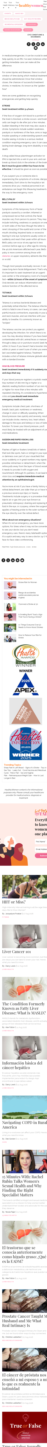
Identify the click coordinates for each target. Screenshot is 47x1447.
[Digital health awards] (25, 655)
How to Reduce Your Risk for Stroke (30, 636)
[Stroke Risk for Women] (10, 585)
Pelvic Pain (14, 773)
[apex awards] (25, 682)
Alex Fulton (10, 1027)
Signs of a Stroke (32, 768)
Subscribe (31, 24)
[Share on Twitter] (33, 44)
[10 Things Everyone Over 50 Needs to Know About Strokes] (10, 628)
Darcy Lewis (10, 966)
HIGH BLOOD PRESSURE (13, 366)
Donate (28, 30)
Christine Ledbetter (13, 1337)
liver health (8, 969)
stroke (35, 40)
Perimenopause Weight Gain (20, 775)
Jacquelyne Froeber (13, 914)
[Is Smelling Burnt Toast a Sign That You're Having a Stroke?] (10, 617)
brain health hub (12, 19)
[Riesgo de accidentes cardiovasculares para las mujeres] (10, 595)
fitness (5, 917)
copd (4, 1142)
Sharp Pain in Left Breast (14, 768)
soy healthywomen (32, 19)
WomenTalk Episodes (14, 24)
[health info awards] (25, 743)
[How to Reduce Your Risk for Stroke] (10, 638)
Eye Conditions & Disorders (36, 36)
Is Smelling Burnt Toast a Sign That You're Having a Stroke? (30, 615)
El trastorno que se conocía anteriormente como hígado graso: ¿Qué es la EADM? (24, 1254)
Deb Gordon (10, 1139)
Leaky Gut (17, 770)
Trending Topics (12, 765)
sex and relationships (12, 1340)
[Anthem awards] (25, 711)
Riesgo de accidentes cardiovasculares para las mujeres (28, 595)
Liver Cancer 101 (16, 951)
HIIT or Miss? (13, 901)
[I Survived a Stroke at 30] (10, 607)
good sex (19, 13)
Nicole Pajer (10, 1212)
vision (28, 547)
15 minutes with (9, 1215)
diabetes (6, 256)
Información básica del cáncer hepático (22, 1065)
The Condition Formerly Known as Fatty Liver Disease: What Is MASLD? (24, 1008)
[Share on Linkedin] (43, 44)
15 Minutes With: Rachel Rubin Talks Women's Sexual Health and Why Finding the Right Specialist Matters (22, 1185)
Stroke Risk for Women (27, 582)
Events (8, 13)
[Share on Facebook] (29, 44)
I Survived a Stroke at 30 (28, 604)
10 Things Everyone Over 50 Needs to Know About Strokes (30, 626)
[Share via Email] (36, 48)
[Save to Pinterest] (38, 44)
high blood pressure (17, 547)
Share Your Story (12, 30)
